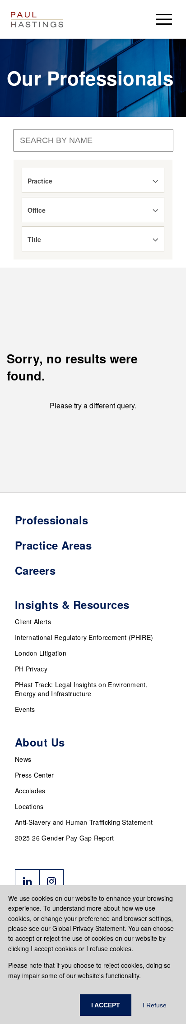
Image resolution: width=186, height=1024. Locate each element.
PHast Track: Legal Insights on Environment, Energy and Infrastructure (81, 689)
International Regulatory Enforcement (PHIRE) (84, 637)
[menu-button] (164, 19)
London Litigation (40, 652)
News (23, 759)
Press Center (34, 774)
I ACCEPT (105, 1005)
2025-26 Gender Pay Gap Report (64, 837)
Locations (29, 806)
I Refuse (155, 1005)
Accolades (30, 790)
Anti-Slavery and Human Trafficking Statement (84, 822)
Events (25, 709)
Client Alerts (33, 621)
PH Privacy (31, 668)
